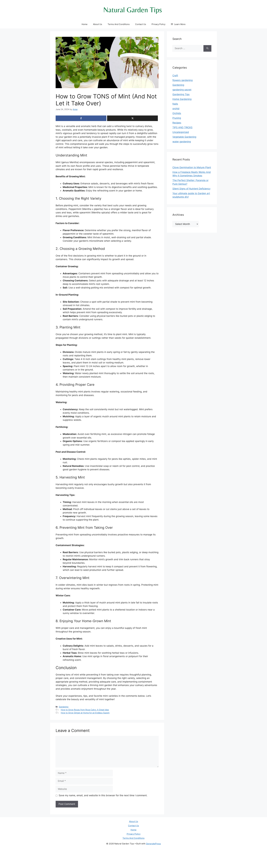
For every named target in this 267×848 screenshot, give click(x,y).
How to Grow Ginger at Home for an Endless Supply (85, 713)
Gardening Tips (181, 94)
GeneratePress (153, 843)
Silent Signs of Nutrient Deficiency (191, 188)
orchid (175, 108)
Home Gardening (181, 99)
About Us (97, 24)
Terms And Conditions (119, 24)
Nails (175, 103)
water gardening (181, 141)
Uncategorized (180, 132)
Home (84, 24)
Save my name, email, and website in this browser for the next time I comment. (103, 795)
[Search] (207, 48)
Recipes (176, 122)
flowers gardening (182, 80)
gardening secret (181, 89)
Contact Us (140, 24)
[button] (178, 24)
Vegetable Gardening (184, 136)
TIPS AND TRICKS (182, 127)
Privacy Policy (158, 24)
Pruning (176, 118)
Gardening (63, 707)
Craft (175, 75)
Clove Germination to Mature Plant (191, 167)
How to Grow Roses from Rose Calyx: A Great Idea (85, 709)
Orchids (176, 113)
